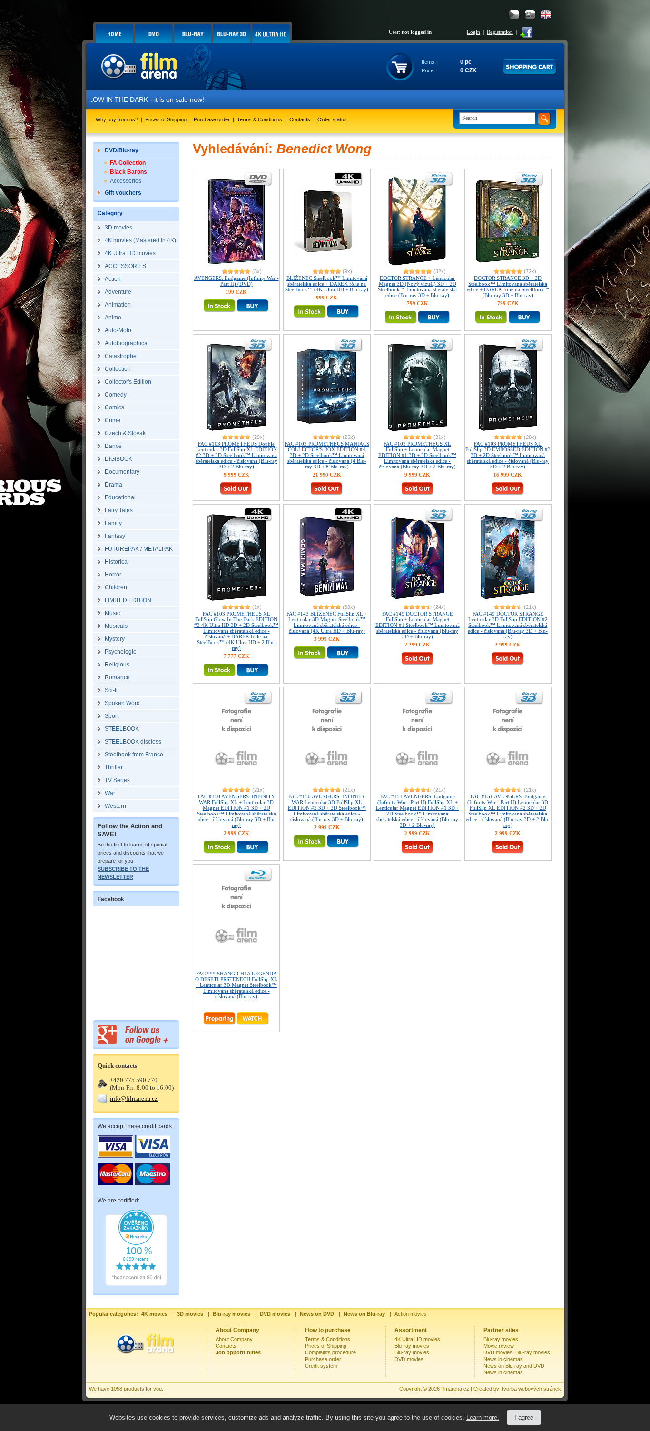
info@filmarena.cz (134, 1098)
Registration (500, 32)
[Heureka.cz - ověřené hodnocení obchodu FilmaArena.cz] (136, 1284)
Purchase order (212, 119)
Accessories (125, 181)
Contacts (299, 119)
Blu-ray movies (411, 1346)
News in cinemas (503, 1359)
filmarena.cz (455, 1388)
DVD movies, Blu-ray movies (516, 1352)
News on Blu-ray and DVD (513, 1366)
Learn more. (482, 1417)
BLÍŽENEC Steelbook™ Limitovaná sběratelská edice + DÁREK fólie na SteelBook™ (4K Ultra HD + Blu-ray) (326, 283)
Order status (332, 119)
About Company (234, 1339)
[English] (546, 15)
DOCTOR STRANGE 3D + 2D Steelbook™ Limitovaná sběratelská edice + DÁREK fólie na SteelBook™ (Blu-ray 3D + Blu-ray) (508, 286)
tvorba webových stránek (531, 1388)
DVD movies (408, 1359)
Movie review (498, 1346)
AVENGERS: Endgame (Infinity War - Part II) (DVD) (236, 281)
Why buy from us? (117, 119)
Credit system (321, 1366)
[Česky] (514, 15)
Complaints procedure (330, 1352)
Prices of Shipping (166, 119)
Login (473, 32)
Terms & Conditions (259, 119)
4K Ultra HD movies (417, 1339)
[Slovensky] (530, 15)
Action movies (410, 1314)
